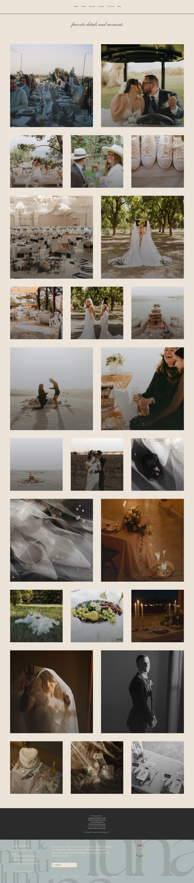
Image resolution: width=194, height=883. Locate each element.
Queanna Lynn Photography (97, 818)
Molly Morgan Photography (97, 820)
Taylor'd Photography (97, 822)
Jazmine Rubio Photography (97, 828)
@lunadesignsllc (28, 860)
